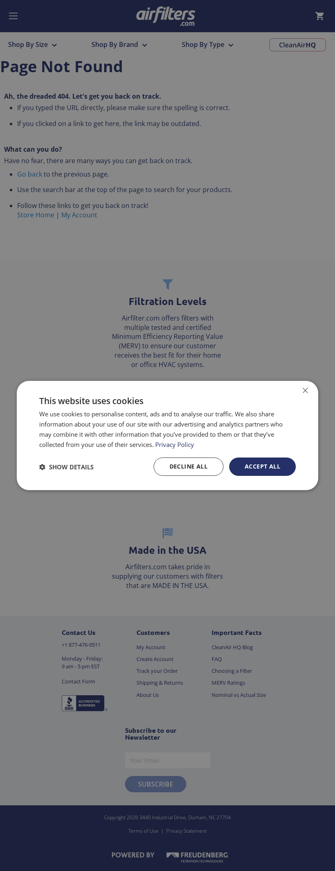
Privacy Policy (174, 444)
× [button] (305, 390)
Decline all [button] (189, 466)
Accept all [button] (262, 466)
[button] (66, 466)
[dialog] (167, 435)
